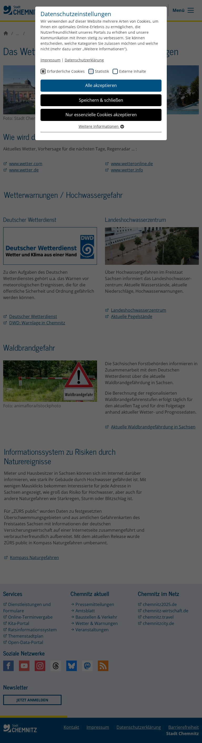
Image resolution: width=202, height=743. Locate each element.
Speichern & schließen (101, 100)
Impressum (50, 59)
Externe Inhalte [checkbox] (132, 71)
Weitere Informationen (99, 126)
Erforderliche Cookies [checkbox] (66, 71)
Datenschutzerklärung (84, 59)
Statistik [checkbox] (102, 71)
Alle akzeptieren (101, 85)
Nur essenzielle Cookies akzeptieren (101, 115)
